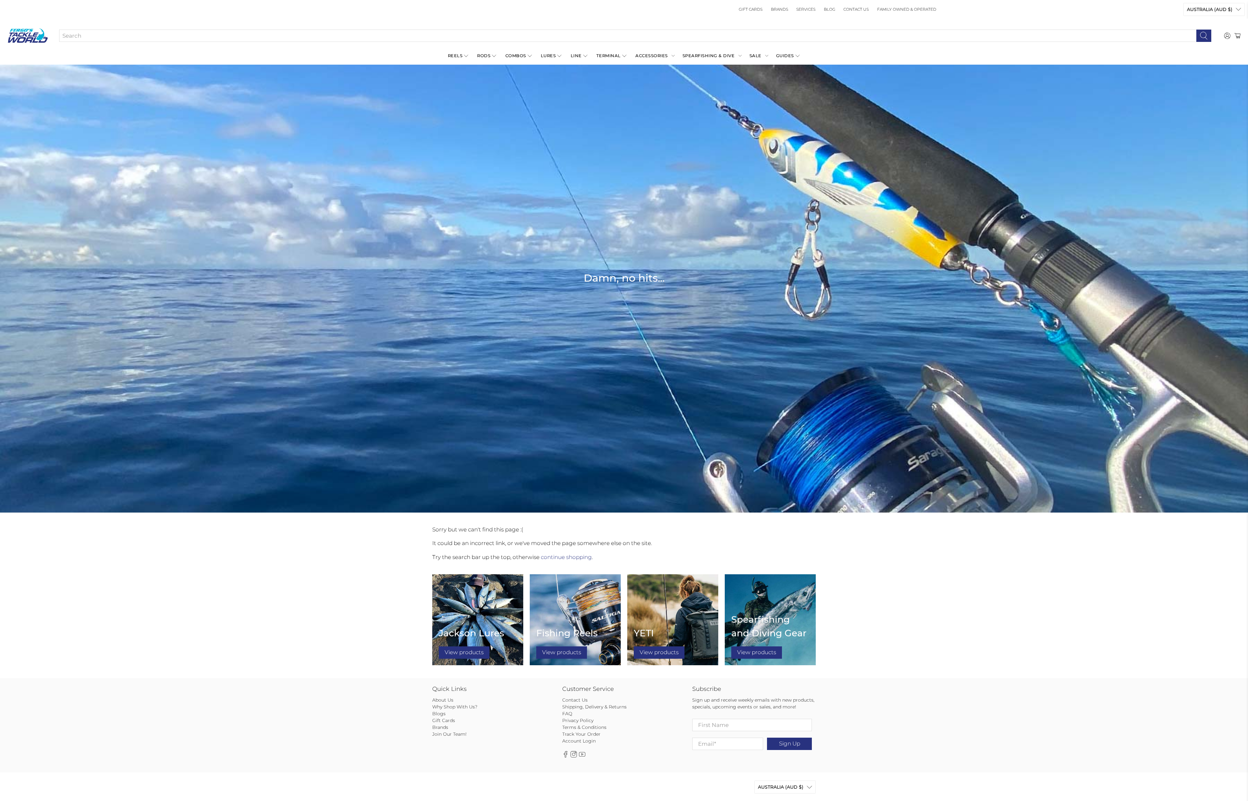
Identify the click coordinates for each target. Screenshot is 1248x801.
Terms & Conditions (584, 727)
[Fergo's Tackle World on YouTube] (582, 756)
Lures (548, 55)
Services (805, 9)
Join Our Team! (449, 734)
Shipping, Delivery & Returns (594, 707)
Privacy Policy (577, 720)
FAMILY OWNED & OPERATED (906, 9)
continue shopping (566, 557)
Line (576, 55)
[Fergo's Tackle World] (27, 35)
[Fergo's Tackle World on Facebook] (565, 756)
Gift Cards (750, 9)
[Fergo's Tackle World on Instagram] (573, 756)
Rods (483, 55)
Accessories (651, 55)
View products (464, 652)
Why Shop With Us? (454, 707)
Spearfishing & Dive (708, 55)
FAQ (567, 714)
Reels (455, 55)
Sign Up (789, 743)
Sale (755, 55)
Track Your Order (581, 734)
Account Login (579, 741)
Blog (829, 9)
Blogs (439, 714)
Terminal (608, 55)
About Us (442, 700)
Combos (515, 55)
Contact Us (856, 9)
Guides (785, 55)
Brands (779, 9)
